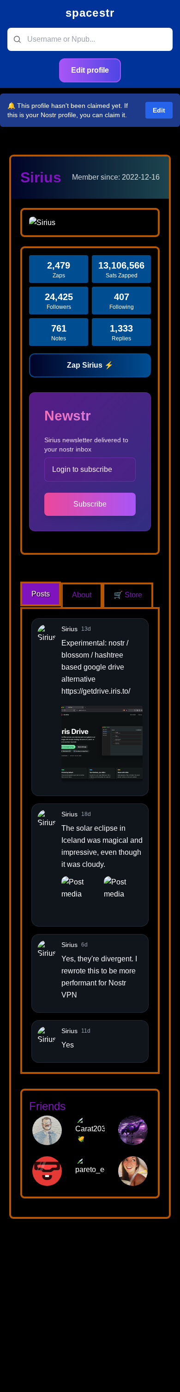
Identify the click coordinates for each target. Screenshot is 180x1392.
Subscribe (90, 504)
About (81, 595)
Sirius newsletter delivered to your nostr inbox (86, 444)
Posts (40, 594)
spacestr (90, 12)
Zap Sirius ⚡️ (90, 365)
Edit (159, 110)
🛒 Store (128, 595)
